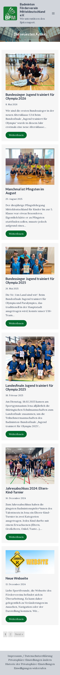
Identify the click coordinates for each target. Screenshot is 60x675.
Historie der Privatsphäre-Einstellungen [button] (30, 664)
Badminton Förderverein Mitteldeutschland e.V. (32, 9)
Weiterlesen (16, 135)
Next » (19, 634)
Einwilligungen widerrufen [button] (30, 668)
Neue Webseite (17, 578)
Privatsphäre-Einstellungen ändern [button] (30, 659)
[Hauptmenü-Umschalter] (53, 13)
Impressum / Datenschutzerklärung (30, 655)
